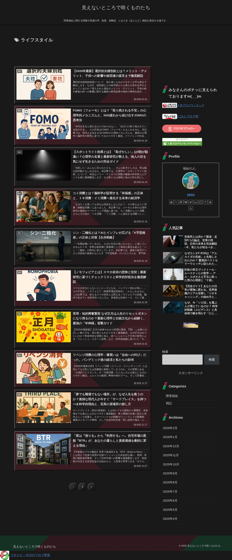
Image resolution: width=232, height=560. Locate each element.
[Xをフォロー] (176, 202)
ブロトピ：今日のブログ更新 (30, 555)
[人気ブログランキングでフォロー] (182, 141)
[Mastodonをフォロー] (181, 202)
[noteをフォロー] (200, 202)
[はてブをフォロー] (191, 202)
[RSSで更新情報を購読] (191, 208)
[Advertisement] (82, 53)
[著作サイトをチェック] (171, 202)
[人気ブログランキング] (169, 105)
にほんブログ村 (188, 116)
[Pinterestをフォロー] (205, 202)
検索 (165, 351)
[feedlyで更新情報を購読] (210, 202)
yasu (191, 194)
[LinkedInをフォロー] (195, 202)
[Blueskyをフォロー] (186, 202)
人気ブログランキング (190, 105)
